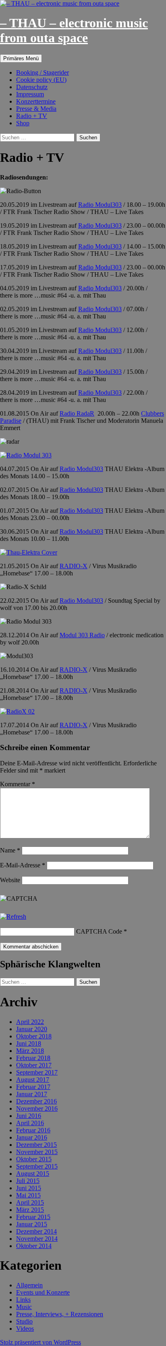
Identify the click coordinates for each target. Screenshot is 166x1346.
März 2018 (30, 1050)
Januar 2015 (31, 1224)
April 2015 (30, 1202)
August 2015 (32, 1173)
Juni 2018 (28, 1043)
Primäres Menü (21, 58)
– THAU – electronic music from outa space (74, 30)
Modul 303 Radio (82, 635)
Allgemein (29, 1285)
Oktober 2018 (34, 1036)
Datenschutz (32, 87)
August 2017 (32, 1079)
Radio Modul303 (100, 204)
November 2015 (37, 1151)
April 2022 (30, 1021)
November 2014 (37, 1238)
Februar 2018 (33, 1057)
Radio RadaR (77, 413)
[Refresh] (13, 916)
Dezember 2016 (36, 1101)
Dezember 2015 (36, 1144)
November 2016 (37, 1108)
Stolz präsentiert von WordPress (40, 1342)
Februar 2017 (33, 1086)
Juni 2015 (28, 1188)
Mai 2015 (28, 1195)
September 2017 (37, 1072)
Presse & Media (36, 108)
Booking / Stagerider (42, 72)
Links (23, 1299)
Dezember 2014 (36, 1231)
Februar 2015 (33, 1216)
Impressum (30, 94)
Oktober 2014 (34, 1245)
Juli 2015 (27, 1180)
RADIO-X (73, 566)
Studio (24, 1321)
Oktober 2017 (34, 1065)
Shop (22, 123)
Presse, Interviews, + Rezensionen (59, 1314)
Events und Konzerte (43, 1292)
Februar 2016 (33, 1130)
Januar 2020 (31, 1029)
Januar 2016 (31, 1137)
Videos (25, 1328)
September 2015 (37, 1166)
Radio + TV (31, 115)
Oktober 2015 (34, 1159)
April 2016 (30, 1123)
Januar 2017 (31, 1094)
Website (10, 880)
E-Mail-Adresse (22, 865)
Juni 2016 (28, 1115)
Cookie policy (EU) (41, 79)
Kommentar (17, 784)
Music (24, 1306)
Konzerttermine (36, 101)
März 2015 (30, 1209)
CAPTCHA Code (99, 931)
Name (10, 850)
